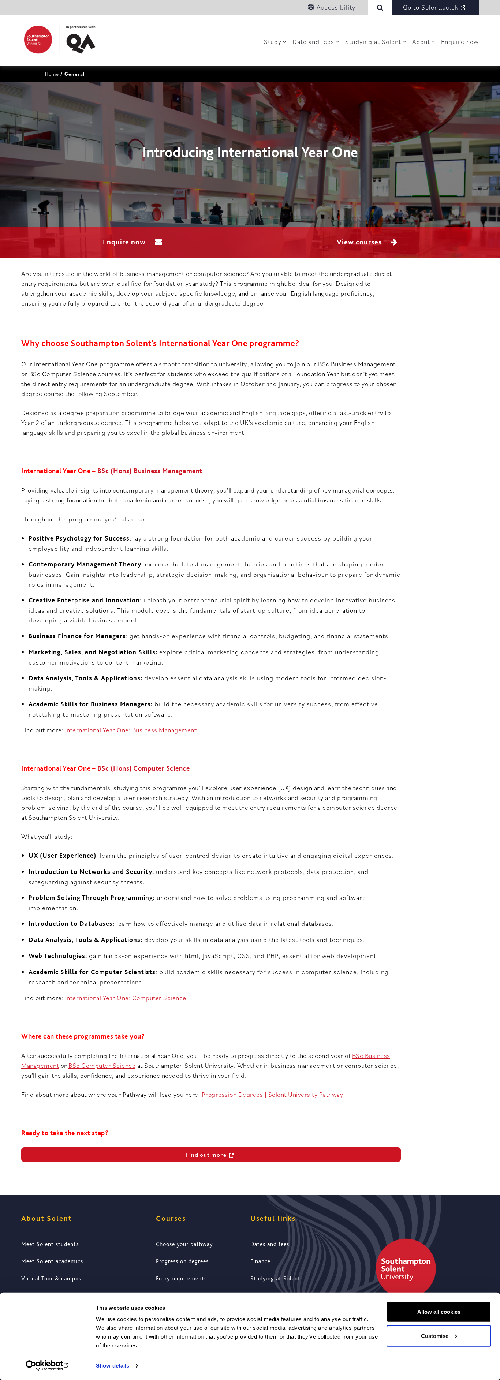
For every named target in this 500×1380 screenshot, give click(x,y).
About (421, 41)
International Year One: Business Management (131, 730)
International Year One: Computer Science (125, 998)
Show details (112, 1365)
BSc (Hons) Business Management (149, 471)
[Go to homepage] (59, 39)
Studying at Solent (373, 41)
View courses (360, 242)
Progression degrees (182, 1261)
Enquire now (460, 41)
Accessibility (335, 7)
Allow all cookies (438, 1312)
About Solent (46, 1218)
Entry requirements (181, 1278)
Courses (171, 1218)
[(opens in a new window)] (47, 1365)
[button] (382, 7)
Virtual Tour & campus (51, 1278)
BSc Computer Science (101, 1065)
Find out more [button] (206, 1154)
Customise (434, 1335)
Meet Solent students (50, 1244)
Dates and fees (269, 1244)
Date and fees (313, 41)
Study (272, 41)
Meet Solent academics (52, 1261)
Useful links (273, 1218)
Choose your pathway (184, 1244)
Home (52, 74)
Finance (260, 1261)
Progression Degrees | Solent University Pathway (272, 1094)
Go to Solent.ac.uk (430, 7)
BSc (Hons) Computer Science (143, 768)
